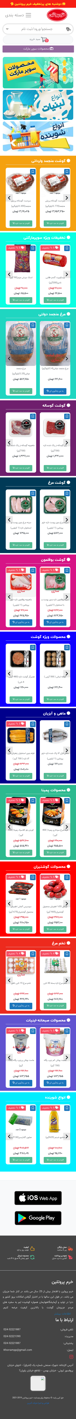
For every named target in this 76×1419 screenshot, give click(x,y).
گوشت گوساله (53, 405)
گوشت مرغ (56, 482)
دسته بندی (15, 15)
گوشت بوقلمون (53, 559)
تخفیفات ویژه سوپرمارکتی (44, 237)
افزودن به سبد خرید (56, 223)
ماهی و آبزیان (54, 713)
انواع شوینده (55, 1097)
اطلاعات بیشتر (62, 1314)
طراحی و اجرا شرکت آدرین (38, 1403)
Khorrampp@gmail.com (18, 1350)
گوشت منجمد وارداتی (48, 161)
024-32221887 (12, 1329)
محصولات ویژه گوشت (48, 637)
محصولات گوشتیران (49, 866)
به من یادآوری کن (56, 391)
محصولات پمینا (53, 790)
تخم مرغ (58, 943)
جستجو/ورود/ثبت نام (37, 29)
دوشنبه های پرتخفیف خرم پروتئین (38, 3)
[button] (40, 82)
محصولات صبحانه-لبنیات (45, 1020)
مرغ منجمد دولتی (51, 314)
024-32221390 (12, 1336)
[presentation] (9, 198)
